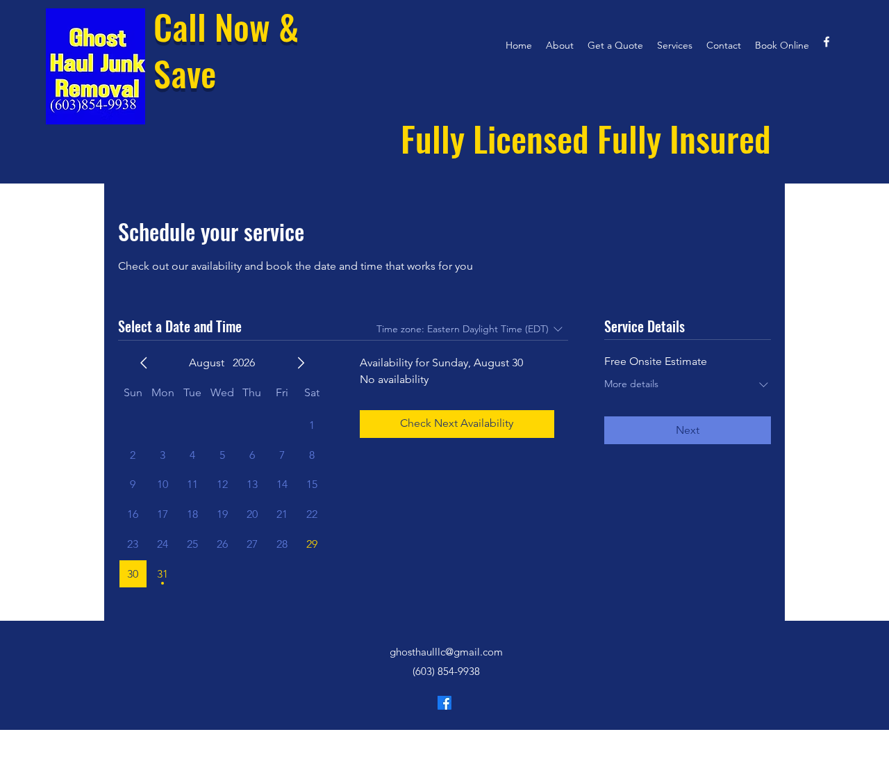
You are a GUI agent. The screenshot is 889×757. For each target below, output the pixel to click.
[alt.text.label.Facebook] (826, 42)
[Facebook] (444, 703)
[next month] (300, 363)
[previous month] (143, 363)
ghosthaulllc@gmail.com (446, 651)
